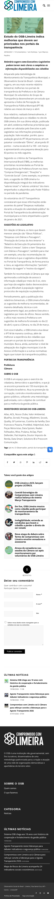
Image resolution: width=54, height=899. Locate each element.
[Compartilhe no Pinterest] (27, 462)
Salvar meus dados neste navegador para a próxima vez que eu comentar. (23, 624)
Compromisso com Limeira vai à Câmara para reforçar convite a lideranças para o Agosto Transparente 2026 (24, 857)
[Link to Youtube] (48, 893)
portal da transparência (38, 447)
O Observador (21, 447)
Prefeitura (9, 365)
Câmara (8, 368)
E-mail (39, 604)
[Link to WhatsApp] (44, 893)
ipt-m (11, 447)
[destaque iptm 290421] (23, 25)
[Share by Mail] (46, 462)
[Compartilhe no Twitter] (14, 462)
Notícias (34, 52)
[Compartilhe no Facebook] (7, 462)
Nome (39, 594)
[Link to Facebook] (36, 893)
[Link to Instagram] (40, 893)
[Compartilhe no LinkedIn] (33, 462)
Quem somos (10, 788)
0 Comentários (20, 52)
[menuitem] (42, 5)
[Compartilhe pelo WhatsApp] (20, 462)
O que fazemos (11, 792)
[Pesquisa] (42, 5)
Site (37, 613)
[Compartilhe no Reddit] (40, 462)
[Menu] (48, 5)
